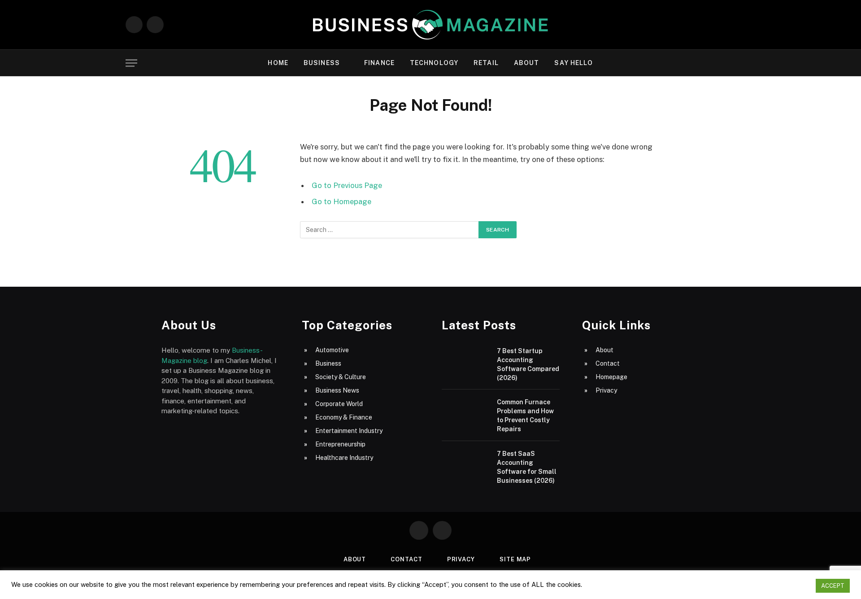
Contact (608, 363)
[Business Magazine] (430, 24)
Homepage (611, 376)
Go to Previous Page (347, 185)
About (526, 62)
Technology (434, 62)
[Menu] (131, 63)
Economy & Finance (343, 417)
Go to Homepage (341, 201)
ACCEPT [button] (832, 585)
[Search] (731, 63)
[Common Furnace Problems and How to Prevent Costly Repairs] (465, 413)
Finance (379, 62)
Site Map (515, 559)
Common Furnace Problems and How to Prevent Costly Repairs (525, 415)
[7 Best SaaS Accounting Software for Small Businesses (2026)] (465, 464)
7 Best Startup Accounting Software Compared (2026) (528, 364)
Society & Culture (340, 376)
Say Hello (573, 62)
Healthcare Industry (344, 457)
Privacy (606, 390)
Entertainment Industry (349, 430)
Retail (486, 62)
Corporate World (339, 403)
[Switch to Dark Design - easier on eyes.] (717, 63)
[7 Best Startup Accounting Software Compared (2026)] (465, 361)
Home (278, 62)
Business (322, 62)
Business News (337, 390)
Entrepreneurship (340, 444)
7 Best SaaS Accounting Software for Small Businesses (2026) (527, 467)
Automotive (332, 350)
